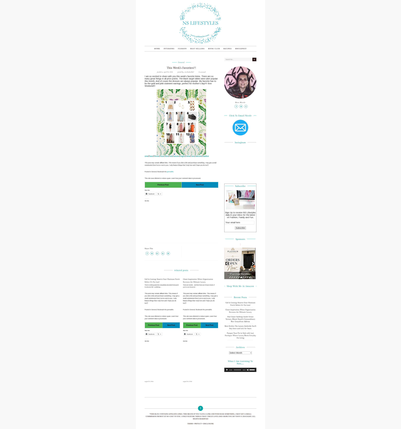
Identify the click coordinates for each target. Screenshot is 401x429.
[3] (234, 277)
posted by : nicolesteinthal (186, 72)
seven (176, 156)
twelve (206, 156)
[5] (239, 277)
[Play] (227, 370)
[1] (230, 277)
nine (188, 156)
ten (192, 156)
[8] (245, 277)
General (181, 62)
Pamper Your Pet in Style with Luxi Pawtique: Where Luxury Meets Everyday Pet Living (240, 335)
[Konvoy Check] (240, 263)
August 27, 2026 (149, 381)
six (171, 156)
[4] (236, 277)
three (156, 156)
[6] (241, 277)
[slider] (252, 370)
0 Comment (202, 72)
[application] (240, 370)
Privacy (198, 424)
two (151, 156)
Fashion (182, 49)
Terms (190, 424)
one (146, 156)
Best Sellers (197, 49)
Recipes (227, 49)
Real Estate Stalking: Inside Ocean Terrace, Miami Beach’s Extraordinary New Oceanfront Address (240, 319)
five (167, 156)
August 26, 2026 (187, 381)
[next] (253, 263)
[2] (232, 277)
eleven (199, 156)
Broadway (241, 49)
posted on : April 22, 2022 (165, 72)
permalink (170, 172)
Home (157, 49)
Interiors (169, 49)
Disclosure (208, 424)
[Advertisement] (181, 224)
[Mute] (248, 370)
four (162, 156)
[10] (250, 277)
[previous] (227, 263)
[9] (247, 277)
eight (182, 156)
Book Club (214, 49)
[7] (243, 277)
